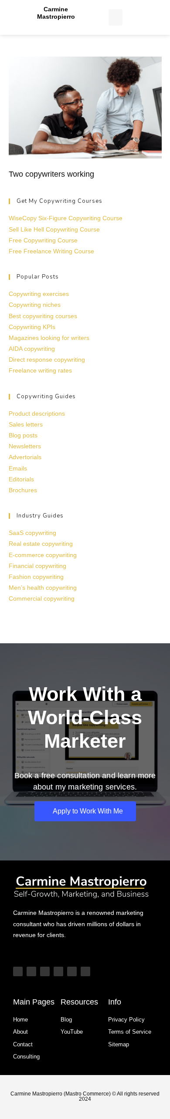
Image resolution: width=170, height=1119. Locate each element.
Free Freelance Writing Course (51, 251)
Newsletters (25, 446)
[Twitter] (72, 971)
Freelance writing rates (40, 370)
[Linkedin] (58, 971)
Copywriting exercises (39, 293)
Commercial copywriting (42, 598)
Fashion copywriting (36, 576)
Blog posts (23, 435)
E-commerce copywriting (43, 554)
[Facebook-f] (85, 971)
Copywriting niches (35, 304)
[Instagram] (45, 971)
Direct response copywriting (47, 359)
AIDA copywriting (32, 348)
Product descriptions (37, 413)
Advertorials (25, 457)
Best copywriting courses (43, 316)
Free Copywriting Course (43, 240)
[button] (115, 17)
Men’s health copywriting (43, 587)
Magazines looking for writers (49, 337)
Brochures (23, 490)
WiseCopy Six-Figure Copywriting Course (65, 218)
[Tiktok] (31, 971)
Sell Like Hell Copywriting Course (54, 229)
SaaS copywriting (32, 532)
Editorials (21, 479)
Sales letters (26, 424)
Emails (18, 468)
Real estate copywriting (41, 543)
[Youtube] (18, 971)
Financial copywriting (37, 565)
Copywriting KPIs (32, 326)
